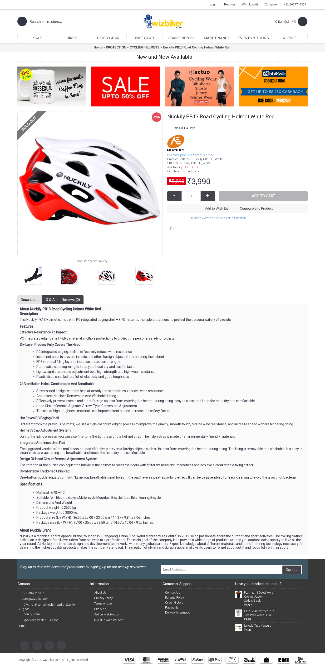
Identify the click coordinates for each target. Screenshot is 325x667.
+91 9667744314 (33, 593)
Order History (174, 602)
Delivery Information (178, 612)
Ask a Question (236, 218)
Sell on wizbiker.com (107, 614)
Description (30, 300)
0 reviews (195, 218)
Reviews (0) (71, 300)
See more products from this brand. (191, 155)
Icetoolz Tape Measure (257, 625)
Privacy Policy (103, 598)
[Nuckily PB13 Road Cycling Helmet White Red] (28, 274)
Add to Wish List (217, 208)
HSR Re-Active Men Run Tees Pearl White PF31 (259, 613)
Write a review (213, 218)
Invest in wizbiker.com (108, 620)
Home (21, 626)
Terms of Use (103, 603)
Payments (172, 607)
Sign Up (291, 569)
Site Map (100, 609)
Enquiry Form (31, 614)
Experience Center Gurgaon (40, 620)
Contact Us (172, 592)
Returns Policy (174, 597)
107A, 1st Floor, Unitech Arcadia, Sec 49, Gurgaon (46, 607)
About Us (100, 592)
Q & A (50, 300)
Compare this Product (256, 208)
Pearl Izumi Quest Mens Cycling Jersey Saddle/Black (259, 596)
